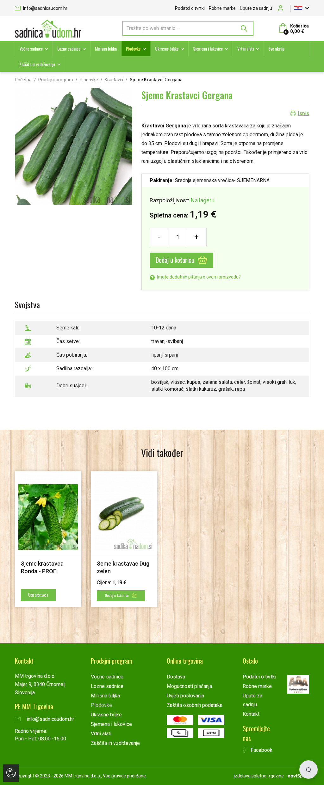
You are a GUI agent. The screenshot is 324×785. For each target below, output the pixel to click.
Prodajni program (55, 79)
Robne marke (222, 8)
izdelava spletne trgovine (259, 775)
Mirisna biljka (106, 48)
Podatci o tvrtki (190, 8)
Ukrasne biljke (166, 48)
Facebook (260, 750)
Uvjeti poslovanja (185, 696)
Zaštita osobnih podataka (194, 705)
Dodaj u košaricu (176, 260)
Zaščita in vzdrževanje (37, 64)
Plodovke (133, 48)
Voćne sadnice (31, 48)
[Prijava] (282, 7)
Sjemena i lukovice (208, 48)
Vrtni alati (245, 48)
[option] (48, 539)
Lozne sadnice (68, 48)
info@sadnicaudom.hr (44, 8)
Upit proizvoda (38, 595)
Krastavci (114, 79)
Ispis (303, 113)
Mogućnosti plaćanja (189, 686)
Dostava (176, 677)
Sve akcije (276, 48)
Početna (23, 79)
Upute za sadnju (256, 8)
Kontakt (251, 714)
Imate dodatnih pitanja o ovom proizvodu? (198, 276)
